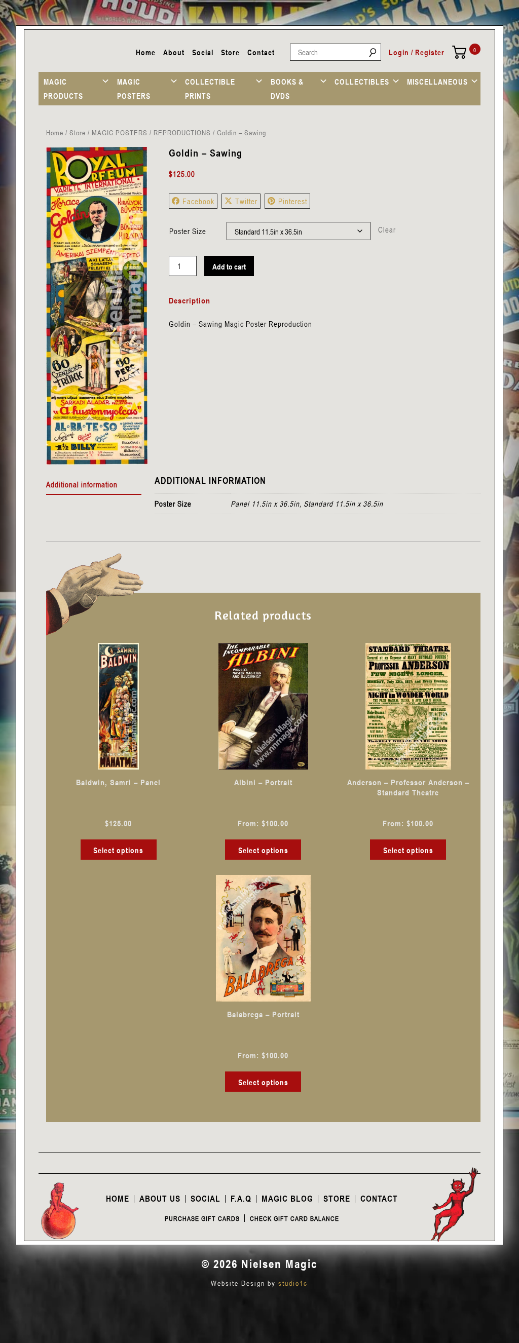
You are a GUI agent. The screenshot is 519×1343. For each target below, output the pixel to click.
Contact (261, 52)
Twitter (246, 201)
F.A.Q (241, 1198)
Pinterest (292, 201)
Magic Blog (287, 1198)
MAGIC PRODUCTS (63, 88)
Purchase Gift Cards (202, 1218)
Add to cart (229, 266)
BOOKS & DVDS (287, 88)
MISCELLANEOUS (437, 81)
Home (146, 52)
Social (202, 52)
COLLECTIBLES (362, 81)
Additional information (82, 484)
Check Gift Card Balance (294, 1218)
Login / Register (416, 52)
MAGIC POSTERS (134, 88)
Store (230, 52)
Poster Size (187, 231)
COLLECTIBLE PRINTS (210, 88)
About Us (159, 1198)
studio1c (293, 1283)
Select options (118, 850)
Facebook (198, 201)
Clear (387, 229)
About (173, 52)
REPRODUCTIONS (182, 132)
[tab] (94, 485)
